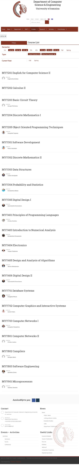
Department (17, 29)
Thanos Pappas (15, 462)
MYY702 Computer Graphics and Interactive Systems (34, 305)
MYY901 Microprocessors (17, 381)
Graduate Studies (48, 421)
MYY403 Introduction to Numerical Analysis (29, 230)
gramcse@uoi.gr (9, 426)
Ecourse (44, 441)
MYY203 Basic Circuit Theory (19, 100)
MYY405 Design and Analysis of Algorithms (28, 260)
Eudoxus (44, 444)
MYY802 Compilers (13, 351)
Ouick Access (61, 29)
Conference (8, 444)
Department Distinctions (50, 426)
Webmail (44, 447)
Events (6, 441)
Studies (33, 29)
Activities (51, 29)
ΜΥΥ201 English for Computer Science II (26, 72)
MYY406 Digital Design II (17, 275)
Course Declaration (47, 439)
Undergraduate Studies (50, 418)
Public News (47, 415)
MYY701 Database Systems (18, 290)
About (32, 19)
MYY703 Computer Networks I (20, 321)
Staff (26, 29)
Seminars (7, 439)
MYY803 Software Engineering (20, 366)
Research (42, 29)
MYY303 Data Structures (16, 169)
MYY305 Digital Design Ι (16, 199)
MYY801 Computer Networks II (20, 336)
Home (27, 19)
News (8, 29)
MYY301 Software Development (21, 142)
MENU (2, 36)
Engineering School (47, 453)
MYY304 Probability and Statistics (22, 184)
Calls (45, 423)
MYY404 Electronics (14, 245)
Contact (37, 19)
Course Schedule (46, 436)
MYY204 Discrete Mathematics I (21, 115)
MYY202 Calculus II (14, 87)
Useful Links (43, 19)
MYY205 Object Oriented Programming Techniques (32, 127)
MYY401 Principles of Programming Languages (30, 215)
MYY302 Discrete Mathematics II (22, 157)
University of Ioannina (48, 450)
